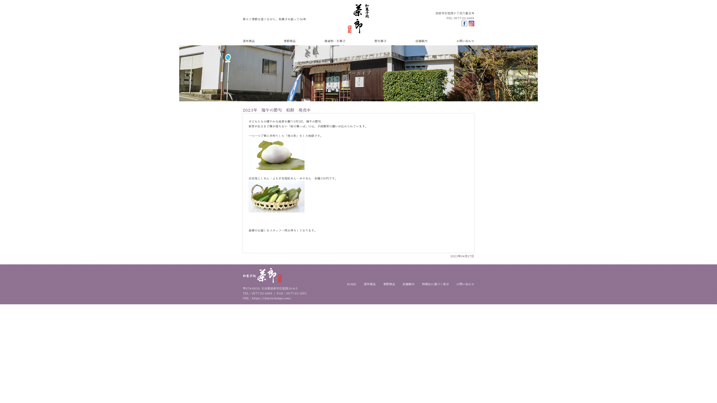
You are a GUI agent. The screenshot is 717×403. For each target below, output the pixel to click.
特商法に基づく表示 (435, 284)
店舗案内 (421, 41)
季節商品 (290, 41)
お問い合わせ (465, 41)
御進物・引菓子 (335, 41)
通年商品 (249, 41)
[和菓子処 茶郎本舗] (358, 32)
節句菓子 (381, 41)
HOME (351, 284)
